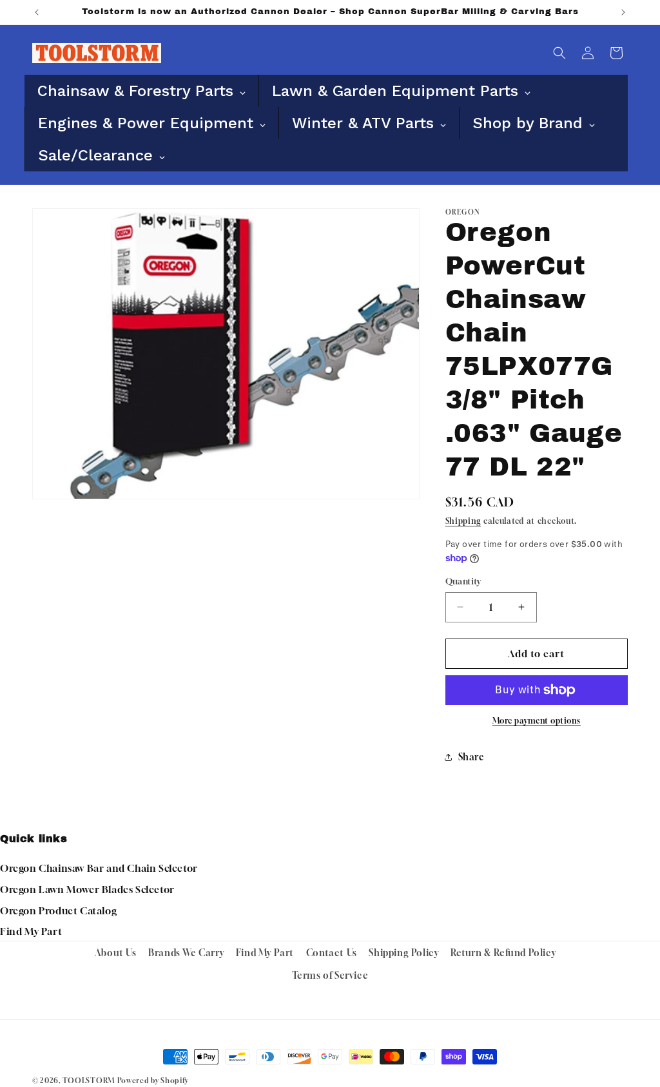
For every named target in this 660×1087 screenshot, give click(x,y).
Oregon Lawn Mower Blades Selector (87, 889)
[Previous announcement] (37, 12)
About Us (116, 952)
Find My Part (31, 931)
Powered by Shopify (153, 1080)
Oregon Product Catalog (58, 910)
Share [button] (471, 756)
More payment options (536, 721)
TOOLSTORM (89, 1080)
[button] (559, 53)
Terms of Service (330, 975)
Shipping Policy (403, 952)
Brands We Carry (186, 952)
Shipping (463, 521)
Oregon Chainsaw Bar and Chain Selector (99, 868)
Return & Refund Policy (503, 952)
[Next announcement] (623, 12)
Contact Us (331, 952)
